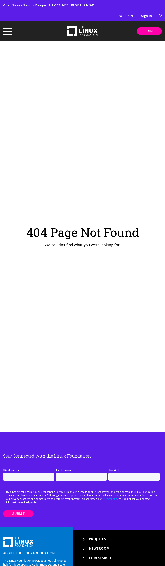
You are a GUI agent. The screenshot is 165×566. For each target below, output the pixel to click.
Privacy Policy (110, 499)
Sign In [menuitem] (146, 16)
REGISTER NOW (82, 5)
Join (149, 31)
